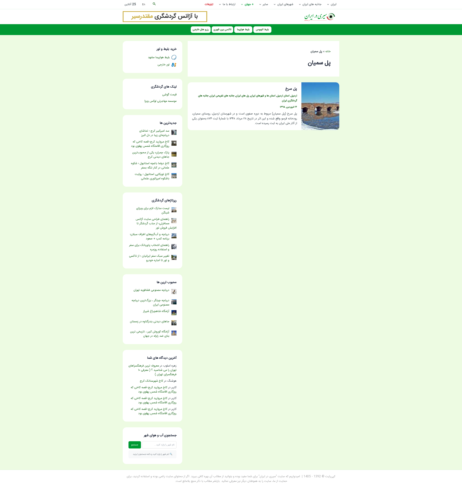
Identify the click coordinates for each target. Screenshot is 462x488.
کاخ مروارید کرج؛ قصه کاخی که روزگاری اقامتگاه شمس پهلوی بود (153, 389)
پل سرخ (291, 89)
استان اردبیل (283, 96)
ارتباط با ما (229, 4)
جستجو (134, 445)
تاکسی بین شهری (222, 29)
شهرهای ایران (285, 4)
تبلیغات (209, 4)
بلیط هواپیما (243, 29)
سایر (265, 4)
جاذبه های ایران (311, 4)
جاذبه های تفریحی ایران (222, 96)
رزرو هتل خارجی (201, 29)
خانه (328, 51)
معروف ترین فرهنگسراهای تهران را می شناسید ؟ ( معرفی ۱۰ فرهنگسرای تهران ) (152, 370)
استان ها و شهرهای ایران (262, 96)
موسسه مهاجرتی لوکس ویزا (160, 101)
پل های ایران (242, 96)
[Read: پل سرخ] (320, 106)
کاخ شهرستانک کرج (151, 381)
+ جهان (249, 4)
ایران (333, 4)
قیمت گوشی (169, 94)
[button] (329, 4)
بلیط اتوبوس (262, 29)
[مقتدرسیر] (165, 16)
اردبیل (294, 96)
